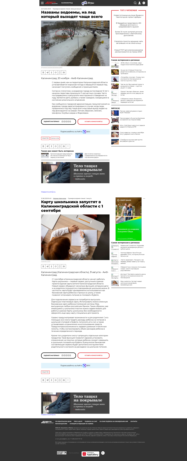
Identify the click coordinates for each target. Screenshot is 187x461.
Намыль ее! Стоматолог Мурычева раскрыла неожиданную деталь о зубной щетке (132, 247)
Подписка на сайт (91, 421)
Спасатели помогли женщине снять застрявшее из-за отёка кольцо (128, 42)
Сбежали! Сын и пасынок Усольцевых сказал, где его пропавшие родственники (133, 268)
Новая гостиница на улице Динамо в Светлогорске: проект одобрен (128, 16)
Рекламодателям (61, 423)
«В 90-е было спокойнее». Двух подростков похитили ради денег (132, 63)
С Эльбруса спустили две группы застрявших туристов (131, 140)
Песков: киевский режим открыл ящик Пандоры (131, 111)
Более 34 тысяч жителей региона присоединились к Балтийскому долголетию (128, 33)
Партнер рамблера (74, 453)
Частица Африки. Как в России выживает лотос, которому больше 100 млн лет (132, 254)
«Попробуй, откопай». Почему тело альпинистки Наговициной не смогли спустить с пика (132, 78)
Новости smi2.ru (48, 192)
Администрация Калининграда (51, 67)
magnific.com (45, 261)
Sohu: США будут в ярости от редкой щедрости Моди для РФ (132, 126)
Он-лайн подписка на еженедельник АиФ (114, 421)
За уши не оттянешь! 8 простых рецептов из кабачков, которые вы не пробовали (133, 71)
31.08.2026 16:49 (46, 198)
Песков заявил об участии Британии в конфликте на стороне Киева (132, 119)
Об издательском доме (63, 421)
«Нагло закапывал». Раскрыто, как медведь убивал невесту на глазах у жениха (133, 261)
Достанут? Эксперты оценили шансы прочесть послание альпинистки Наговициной (133, 275)
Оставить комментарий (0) (93, 121)
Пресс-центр (78, 421)
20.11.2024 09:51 (46, 9)
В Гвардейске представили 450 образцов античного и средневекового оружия (128, 25)
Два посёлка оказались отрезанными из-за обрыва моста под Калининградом (96, 155)
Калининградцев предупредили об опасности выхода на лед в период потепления (61, 155)
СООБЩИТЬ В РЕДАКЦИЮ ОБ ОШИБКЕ (81, 423)
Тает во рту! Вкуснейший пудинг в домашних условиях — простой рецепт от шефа (132, 86)
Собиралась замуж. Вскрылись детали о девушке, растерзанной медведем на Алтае (132, 100)
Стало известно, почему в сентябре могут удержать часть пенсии (132, 133)
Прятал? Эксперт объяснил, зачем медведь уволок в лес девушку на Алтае (132, 93)
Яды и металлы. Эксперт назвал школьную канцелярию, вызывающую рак (131, 283)
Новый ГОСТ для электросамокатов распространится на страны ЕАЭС (128, 51)
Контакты (134, 421)
